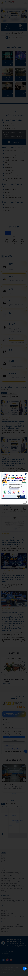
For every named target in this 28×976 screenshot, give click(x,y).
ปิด (24, 502)
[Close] (26, 473)
